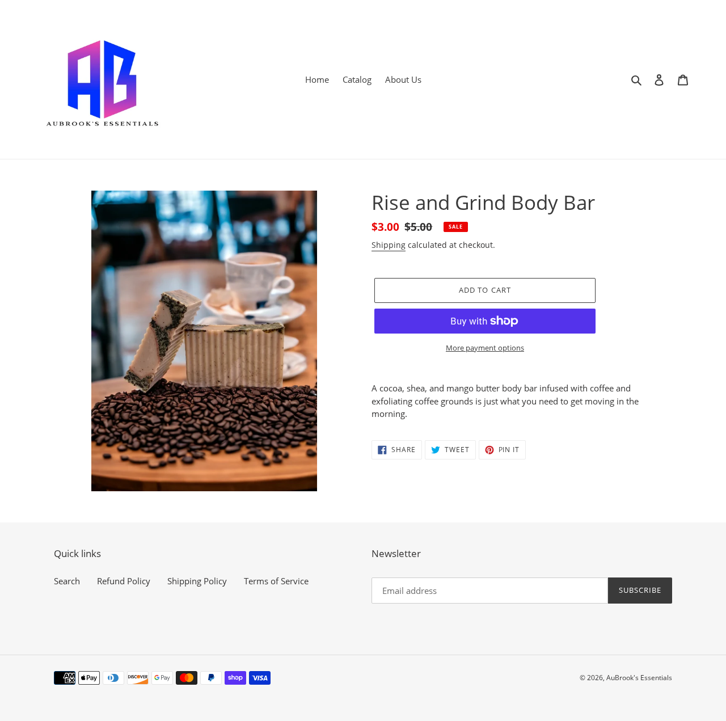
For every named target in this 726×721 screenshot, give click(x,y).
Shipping (389, 244)
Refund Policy (123, 581)
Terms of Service (276, 581)
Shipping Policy (197, 581)
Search (67, 581)
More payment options (485, 348)
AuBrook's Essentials (639, 677)
